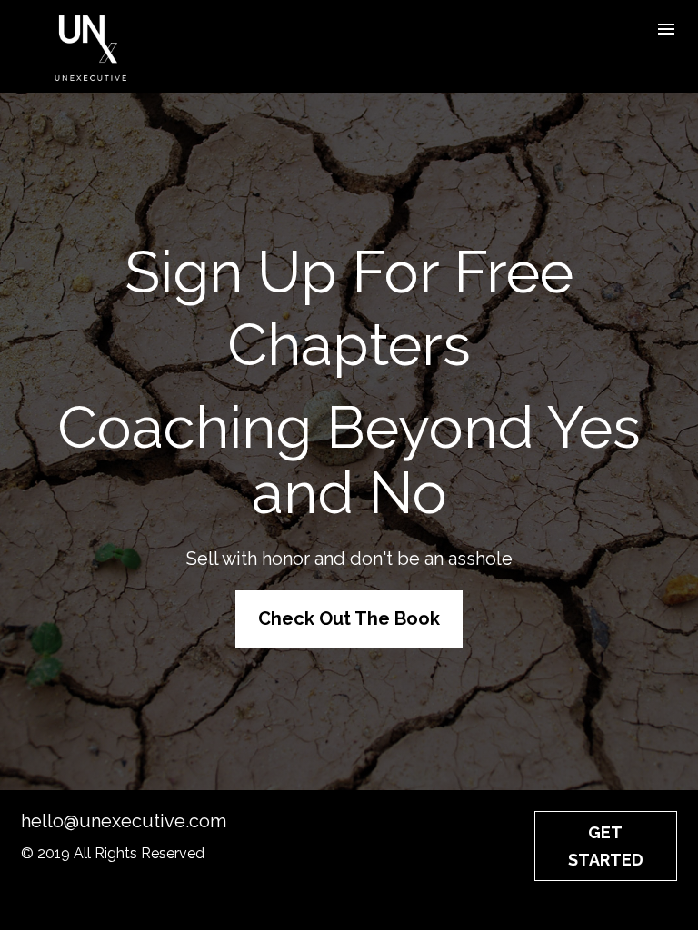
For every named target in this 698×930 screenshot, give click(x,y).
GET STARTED (605, 845)
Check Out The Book (349, 618)
